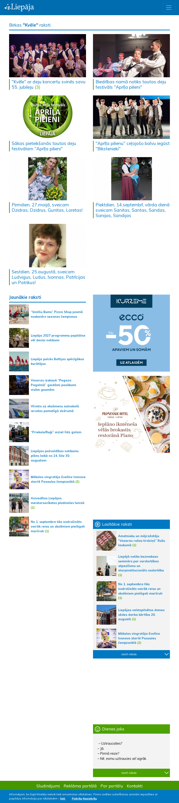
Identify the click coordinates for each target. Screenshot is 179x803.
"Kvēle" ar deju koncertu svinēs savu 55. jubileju (49, 84)
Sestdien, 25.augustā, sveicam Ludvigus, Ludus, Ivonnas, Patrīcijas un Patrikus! (48, 277)
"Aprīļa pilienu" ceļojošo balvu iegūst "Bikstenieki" (133, 146)
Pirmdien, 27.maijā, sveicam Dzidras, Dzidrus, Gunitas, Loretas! (47, 207)
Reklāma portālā (80, 785)
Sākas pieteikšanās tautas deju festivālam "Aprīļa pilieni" (44, 146)
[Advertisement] (131, 486)
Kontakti (135, 785)
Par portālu (111, 785)
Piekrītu (77, 798)
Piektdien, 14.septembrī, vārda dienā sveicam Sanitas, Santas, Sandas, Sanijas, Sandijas (133, 210)
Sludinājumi (48, 785)
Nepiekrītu (90, 798)
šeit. (62, 798)
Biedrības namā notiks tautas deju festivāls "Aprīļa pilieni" (131, 84)
